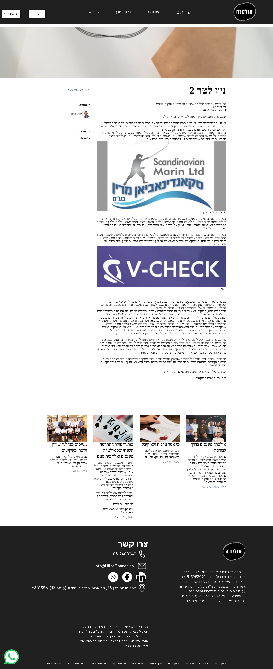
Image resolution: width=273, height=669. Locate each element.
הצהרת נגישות (54, 663)
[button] (11, 14)
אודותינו (153, 12)
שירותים (184, 12)
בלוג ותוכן (123, 12)
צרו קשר (93, 12)
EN (37, 14)
